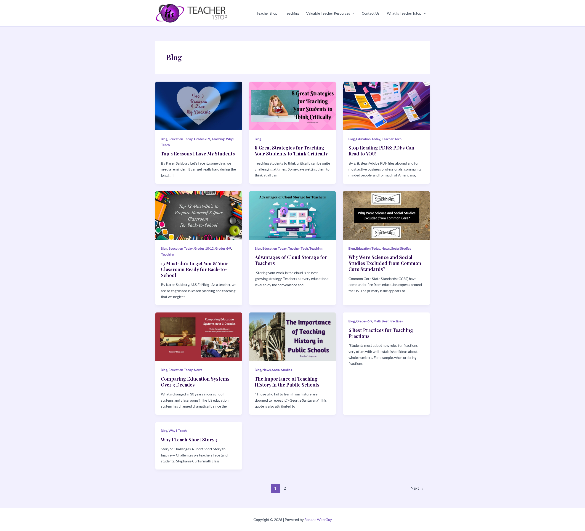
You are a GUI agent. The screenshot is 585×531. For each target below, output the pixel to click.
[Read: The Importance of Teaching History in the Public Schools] (292, 336)
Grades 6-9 (202, 139)
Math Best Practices (388, 321)
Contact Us (371, 13)
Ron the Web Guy (318, 519)
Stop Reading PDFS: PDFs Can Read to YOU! (381, 150)
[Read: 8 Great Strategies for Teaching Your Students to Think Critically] (292, 105)
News (386, 248)
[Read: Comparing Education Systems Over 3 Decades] (198, 336)
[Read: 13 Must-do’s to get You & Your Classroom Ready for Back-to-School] (198, 215)
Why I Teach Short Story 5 (189, 439)
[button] (352, 13)
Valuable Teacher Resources (328, 13)
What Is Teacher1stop (404, 13)
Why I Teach (178, 430)
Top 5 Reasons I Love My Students (198, 153)
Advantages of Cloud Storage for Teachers (291, 260)
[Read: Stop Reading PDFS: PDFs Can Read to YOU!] (386, 105)
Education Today (181, 139)
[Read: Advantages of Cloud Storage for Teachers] (292, 215)
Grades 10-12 (204, 248)
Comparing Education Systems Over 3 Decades (195, 382)
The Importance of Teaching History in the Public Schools (287, 382)
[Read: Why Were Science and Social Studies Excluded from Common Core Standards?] (386, 215)
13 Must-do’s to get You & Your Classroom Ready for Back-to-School (194, 269)
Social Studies (401, 248)
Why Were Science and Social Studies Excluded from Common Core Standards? (384, 263)
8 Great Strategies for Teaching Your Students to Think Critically (291, 150)
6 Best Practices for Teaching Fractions (380, 333)
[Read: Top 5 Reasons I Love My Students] (198, 105)
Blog (164, 139)
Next (417, 488)
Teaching (292, 13)
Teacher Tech (392, 139)
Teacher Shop (266, 13)
